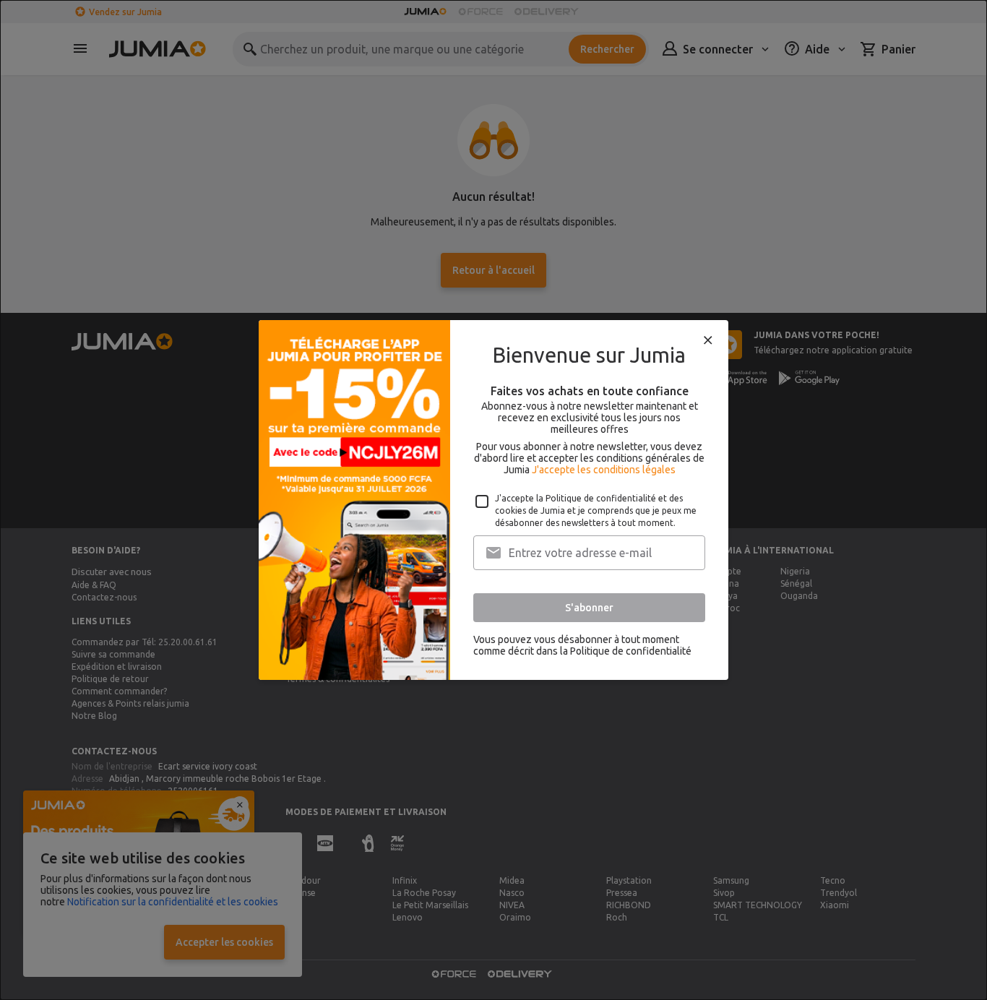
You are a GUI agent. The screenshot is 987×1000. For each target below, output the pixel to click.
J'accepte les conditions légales (604, 469)
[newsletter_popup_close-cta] (708, 340)
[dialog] (493, 500)
